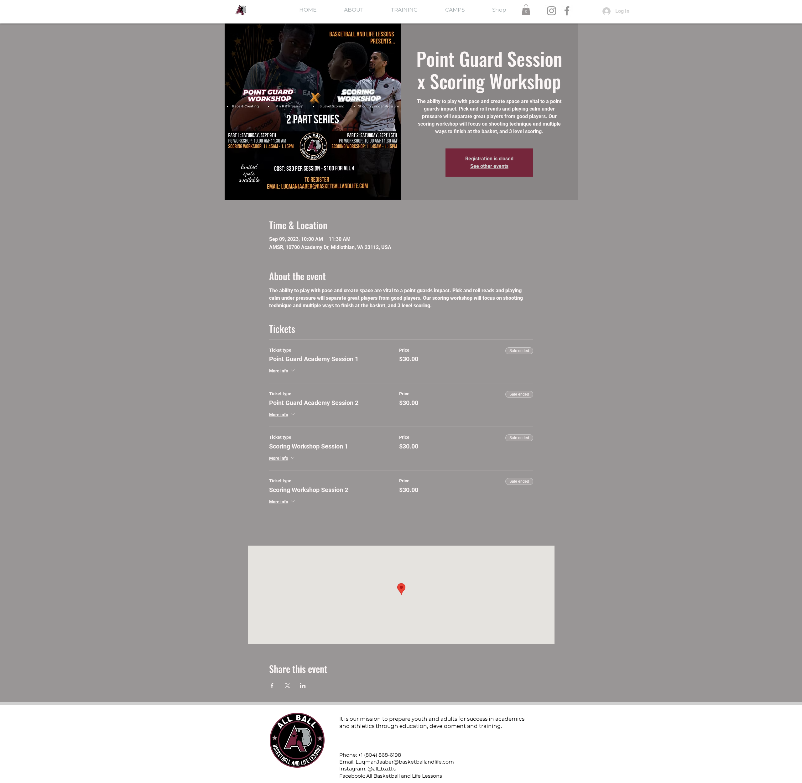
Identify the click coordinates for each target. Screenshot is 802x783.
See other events (489, 166)
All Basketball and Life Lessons (404, 776)
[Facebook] (567, 11)
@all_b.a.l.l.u (382, 769)
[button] (526, 9)
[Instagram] (551, 11)
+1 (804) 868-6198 (379, 755)
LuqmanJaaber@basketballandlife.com (405, 762)
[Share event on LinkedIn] (303, 685)
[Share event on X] (287, 685)
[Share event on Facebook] (272, 685)
